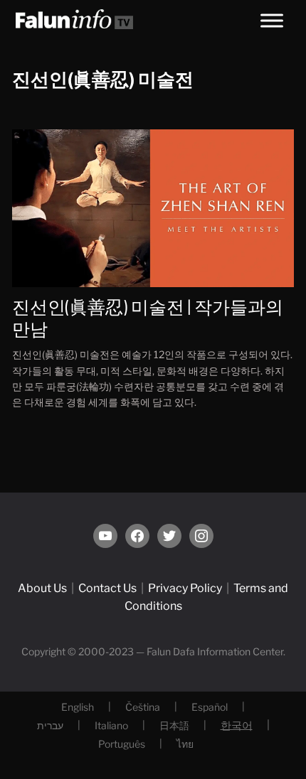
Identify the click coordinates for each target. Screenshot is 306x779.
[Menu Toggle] (271, 20)
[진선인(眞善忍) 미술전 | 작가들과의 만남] (153, 207)
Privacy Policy (185, 588)
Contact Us (107, 588)
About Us (42, 588)
